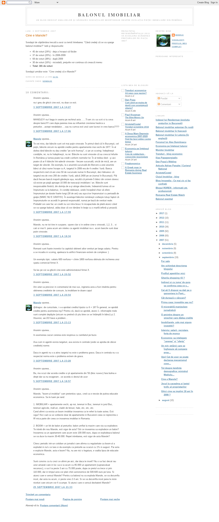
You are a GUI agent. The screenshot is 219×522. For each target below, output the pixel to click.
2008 (162, 235)
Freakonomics (132, 163)
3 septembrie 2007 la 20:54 (52, 295)
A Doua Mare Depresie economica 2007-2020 (137, 135)
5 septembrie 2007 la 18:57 (52, 381)
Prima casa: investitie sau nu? (177, 302)
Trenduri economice (135, 90)
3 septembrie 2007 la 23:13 (52, 322)
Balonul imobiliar (109, 14)
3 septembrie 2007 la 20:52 (52, 274)
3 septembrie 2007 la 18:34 (52, 236)
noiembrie (167, 248)
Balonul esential (164, 199)
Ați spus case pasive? (136, 93)
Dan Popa (130, 100)
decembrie (168, 244)
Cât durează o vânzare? (173, 298)
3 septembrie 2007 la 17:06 (52, 131)
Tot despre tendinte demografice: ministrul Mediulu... (174, 371)
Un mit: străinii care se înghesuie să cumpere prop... (174, 349)
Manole (37, 139)
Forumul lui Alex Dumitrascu (171, 142)
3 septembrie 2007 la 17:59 (52, 212)
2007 (162, 240)
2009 (162, 231)
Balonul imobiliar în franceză (171, 131)
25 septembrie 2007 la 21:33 (52, 487)
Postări (164, 98)
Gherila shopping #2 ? (173, 278)
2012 (162, 218)
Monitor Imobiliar (165, 150)
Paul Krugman (132, 114)
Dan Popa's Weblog (166, 161)
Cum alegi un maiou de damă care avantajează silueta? (136, 105)
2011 (162, 222)
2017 (162, 213)
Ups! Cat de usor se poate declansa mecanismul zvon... (174, 360)
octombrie (167, 253)
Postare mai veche (110, 499)
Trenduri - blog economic (169, 154)
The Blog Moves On (134, 117)
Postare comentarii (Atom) (54, 505)
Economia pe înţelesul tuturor (171, 146)
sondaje (47, 81)
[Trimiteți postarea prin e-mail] (59, 77)
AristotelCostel (133, 124)
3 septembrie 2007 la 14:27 (52, 107)
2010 (162, 226)
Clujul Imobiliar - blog (167, 176)
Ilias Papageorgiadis (166, 157)
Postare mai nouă (35, 499)
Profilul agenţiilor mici (173, 273)
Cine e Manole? (36, 35)
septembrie (168, 257)
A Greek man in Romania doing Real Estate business (136, 170)
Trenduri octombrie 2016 (137, 127)
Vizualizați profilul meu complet (179, 43)
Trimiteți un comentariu (38, 494)
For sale (165, 261)
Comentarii (165, 104)
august (166, 400)
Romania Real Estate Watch (170, 195)
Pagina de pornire (72, 499)
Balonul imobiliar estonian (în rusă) (174, 127)
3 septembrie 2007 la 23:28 (52, 361)
